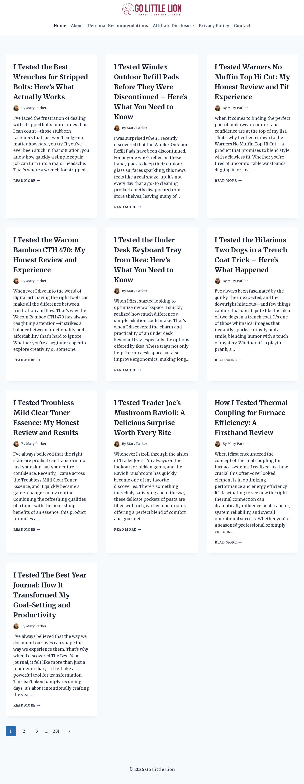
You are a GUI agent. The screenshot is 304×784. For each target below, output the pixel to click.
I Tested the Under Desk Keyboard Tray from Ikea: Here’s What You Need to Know (147, 260)
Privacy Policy (214, 25)
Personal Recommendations (118, 25)
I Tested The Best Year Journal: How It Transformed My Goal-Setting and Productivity (49, 595)
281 (56, 731)
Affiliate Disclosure (173, 25)
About (77, 25)
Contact (242, 25)
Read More (26, 181)
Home (59, 25)
